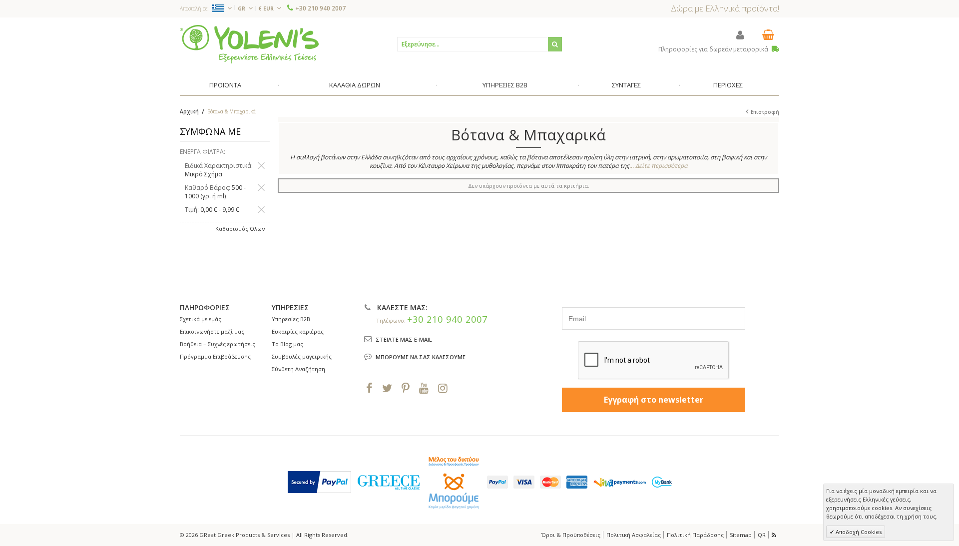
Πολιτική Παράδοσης (695, 535)
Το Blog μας (287, 344)
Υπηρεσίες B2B (291, 319)
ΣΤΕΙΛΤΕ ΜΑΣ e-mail (404, 339)
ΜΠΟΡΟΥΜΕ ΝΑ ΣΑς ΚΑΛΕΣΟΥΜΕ (421, 357)
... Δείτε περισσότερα (658, 165)
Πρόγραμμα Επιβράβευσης (215, 356)
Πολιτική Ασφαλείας (633, 535)
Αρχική (189, 111)
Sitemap (741, 535)
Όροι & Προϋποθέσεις (570, 535)
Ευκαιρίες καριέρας (298, 331)
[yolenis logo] (249, 43)
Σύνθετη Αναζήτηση (298, 369)
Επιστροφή (765, 111)
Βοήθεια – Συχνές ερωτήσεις (217, 344)
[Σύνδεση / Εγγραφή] (740, 34)
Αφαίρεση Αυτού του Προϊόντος (261, 165)
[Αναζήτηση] (555, 44)
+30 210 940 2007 (320, 8)
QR (762, 535)
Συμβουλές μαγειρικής (302, 356)
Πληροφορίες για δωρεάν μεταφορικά (714, 49)
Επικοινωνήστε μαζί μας (212, 331)
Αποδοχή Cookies (858, 532)
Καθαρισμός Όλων (240, 228)
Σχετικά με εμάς (200, 319)
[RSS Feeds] (775, 535)
